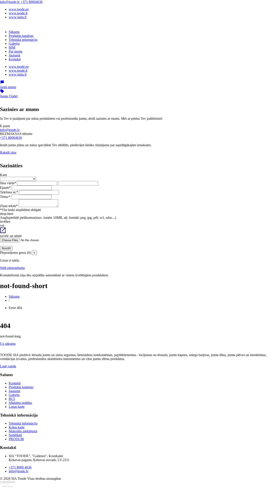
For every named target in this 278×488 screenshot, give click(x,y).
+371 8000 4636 (20, 467)
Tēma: (5, 197)
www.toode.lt (18, 13)
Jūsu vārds (8, 183)
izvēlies (5, 221)
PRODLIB (16, 439)
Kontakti (15, 59)
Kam (3, 175)
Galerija (14, 43)
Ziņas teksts (9, 206)
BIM (12, 47)
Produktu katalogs (21, 36)
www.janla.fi (17, 17)
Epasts (5, 187)
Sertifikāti (15, 435)
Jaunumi (14, 55)
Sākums (14, 32)
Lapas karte (17, 406)
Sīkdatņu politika (20, 403)
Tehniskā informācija (23, 39)
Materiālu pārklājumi (23, 431)
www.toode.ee (19, 9)
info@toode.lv (10, 2)
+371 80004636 (32, 2)
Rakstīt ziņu (8, 152)
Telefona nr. (9, 192)
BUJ (12, 399)
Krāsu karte (17, 427)
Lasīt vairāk (8, 366)
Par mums (15, 51)
